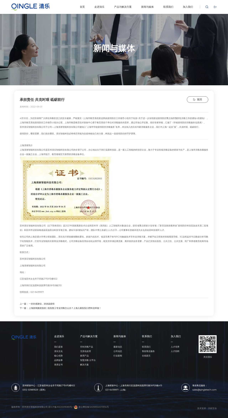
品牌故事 (58, 360)
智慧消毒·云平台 (88, 360)
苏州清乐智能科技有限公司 (35, 407)
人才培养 (175, 346)
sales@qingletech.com (204, 389)
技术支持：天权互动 (207, 408)
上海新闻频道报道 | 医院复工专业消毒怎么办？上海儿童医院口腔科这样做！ (65, 308)
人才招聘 (175, 351)
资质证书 (58, 364)
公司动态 (117, 351)
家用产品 (84, 355)
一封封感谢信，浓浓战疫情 (42, 303)
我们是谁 (58, 346)
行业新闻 (117, 355)
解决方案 (84, 364)
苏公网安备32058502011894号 (94, 407)
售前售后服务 (148, 351)
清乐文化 (58, 351)
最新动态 (117, 346)
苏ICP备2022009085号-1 (61, 407)
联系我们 (147, 336)
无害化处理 (85, 351)
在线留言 (146, 355)
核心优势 (58, 355)
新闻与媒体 (119, 336)
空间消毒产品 (86, 346)
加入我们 (176, 336)
